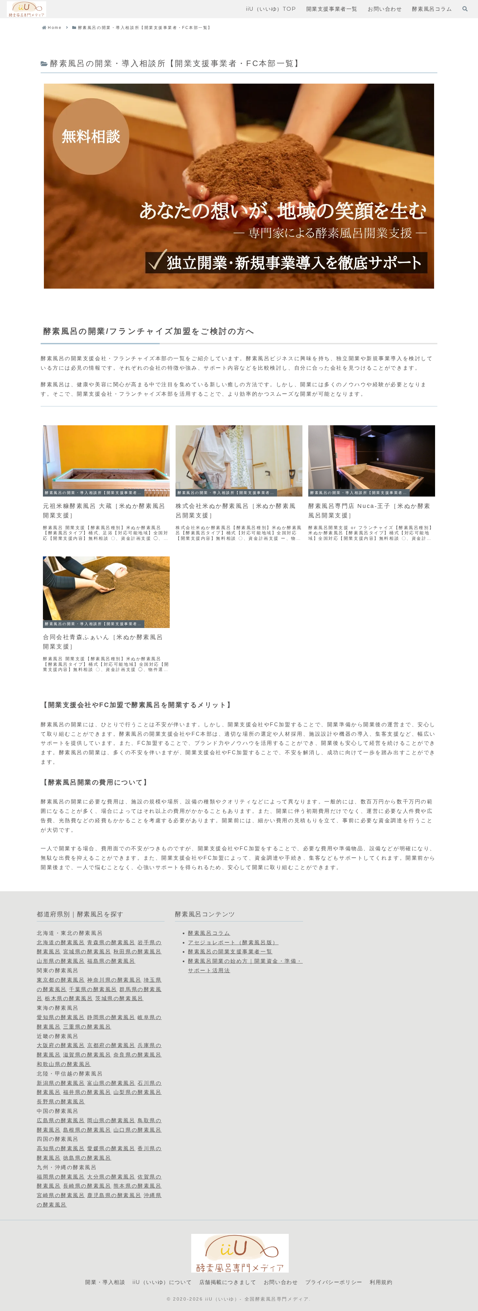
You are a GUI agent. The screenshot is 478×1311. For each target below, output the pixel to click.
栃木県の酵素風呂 (69, 998)
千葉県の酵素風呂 (93, 989)
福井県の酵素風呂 (87, 1092)
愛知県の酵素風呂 (61, 1017)
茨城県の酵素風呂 (119, 998)
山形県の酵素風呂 (61, 961)
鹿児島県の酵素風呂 (114, 1195)
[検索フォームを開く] (465, 8)
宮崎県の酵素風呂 (61, 1195)
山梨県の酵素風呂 (137, 1092)
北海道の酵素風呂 (61, 942)
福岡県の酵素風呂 (61, 1177)
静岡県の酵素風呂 (111, 1017)
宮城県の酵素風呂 (87, 951)
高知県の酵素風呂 (61, 1148)
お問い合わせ (281, 1282)
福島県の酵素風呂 (111, 961)
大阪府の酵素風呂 (61, 1045)
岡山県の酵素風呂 (111, 1120)
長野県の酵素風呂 (61, 1101)
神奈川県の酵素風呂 (114, 980)
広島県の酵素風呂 (61, 1120)
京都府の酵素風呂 (111, 1045)
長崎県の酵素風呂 (87, 1186)
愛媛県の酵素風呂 (111, 1148)
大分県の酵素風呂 (111, 1177)
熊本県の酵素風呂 (137, 1186)
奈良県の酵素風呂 (137, 1055)
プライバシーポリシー (334, 1282)
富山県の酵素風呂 (111, 1083)
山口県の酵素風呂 (137, 1130)
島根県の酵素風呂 (87, 1130)
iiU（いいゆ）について (162, 1282)
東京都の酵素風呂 (61, 980)
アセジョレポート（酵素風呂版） (233, 942)
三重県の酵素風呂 (87, 1027)
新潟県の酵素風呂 (61, 1083)
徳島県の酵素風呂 (87, 1158)
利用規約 (381, 1282)
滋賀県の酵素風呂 (87, 1055)
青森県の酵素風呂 (111, 942)
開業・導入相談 (105, 1282)
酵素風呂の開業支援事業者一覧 (230, 951)
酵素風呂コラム (209, 933)
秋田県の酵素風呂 (137, 951)
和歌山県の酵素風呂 (64, 1064)
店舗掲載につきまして (228, 1282)
